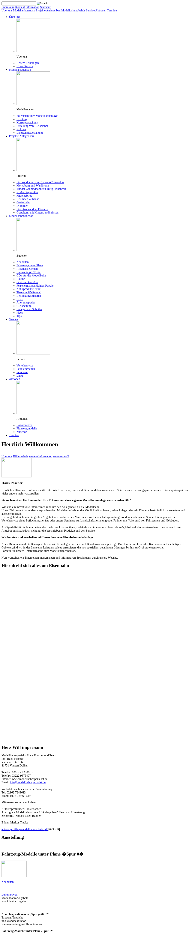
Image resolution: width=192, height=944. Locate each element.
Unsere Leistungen (27, 62)
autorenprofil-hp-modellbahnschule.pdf (25, 829)
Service (90, 10)
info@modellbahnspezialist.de (28, 782)
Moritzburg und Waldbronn (32, 185)
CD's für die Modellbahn (31, 275)
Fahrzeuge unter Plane (29, 265)
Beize (19, 299)
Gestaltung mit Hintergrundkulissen (37, 212)
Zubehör (21, 431)
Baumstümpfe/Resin (28, 272)
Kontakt (20, 7)
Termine (112, 10)
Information (32, 7)
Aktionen (100, 10)
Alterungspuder (25, 302)
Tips (19, 316)
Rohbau (21, 129)
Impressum (8, 7)
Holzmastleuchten (27, 268)
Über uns (7, 10)
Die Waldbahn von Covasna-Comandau (40, 182)
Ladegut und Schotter (29, 309)
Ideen (19, 312)
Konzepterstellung (27, 122)
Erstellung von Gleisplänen (32, 125)
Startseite (45, 7)
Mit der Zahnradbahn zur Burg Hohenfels (41, 188)
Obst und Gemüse (27, 282)
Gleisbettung (24, 305)
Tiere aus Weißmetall (28, 292)
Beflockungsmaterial (28, 295)
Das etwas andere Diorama (32, 209)
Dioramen (22, 205)
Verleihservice (24, 365)
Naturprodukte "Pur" (28, 289)
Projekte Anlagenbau (48, 10)
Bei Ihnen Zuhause (27, 199)
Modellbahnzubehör (73, 10)
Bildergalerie (20, 456)
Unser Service (24, 66)
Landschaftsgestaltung (29, 132)
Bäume (20, 278)
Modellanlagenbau (24, 10)
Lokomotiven (24, 425)
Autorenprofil (61, 456)
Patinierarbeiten (25, 368)
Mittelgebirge (24, 195)
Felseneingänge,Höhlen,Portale (34, 285)
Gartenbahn (23, 202)
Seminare (22, 372)
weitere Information (40, 456)
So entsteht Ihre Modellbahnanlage (37, 115)
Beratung (21, 119)
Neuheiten (22, 262)
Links (19, 375)
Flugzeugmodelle (26, 428)
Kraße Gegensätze (27, 192)
